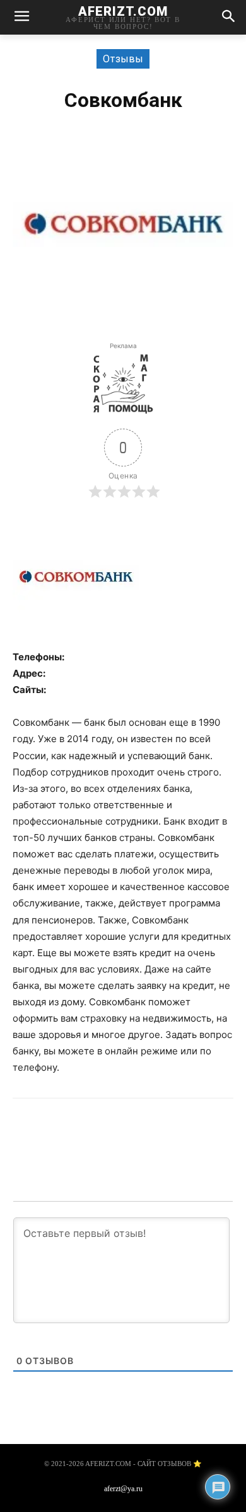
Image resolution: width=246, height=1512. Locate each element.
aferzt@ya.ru (123, 1488)
